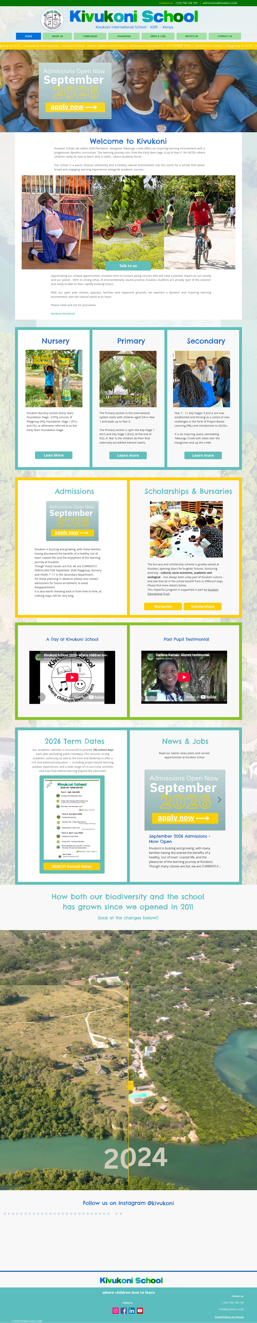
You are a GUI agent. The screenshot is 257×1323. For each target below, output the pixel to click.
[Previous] (11, 91)
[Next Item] (219, 800)
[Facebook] (124, 1311)
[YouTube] (140, 1311)
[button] (57, 222)
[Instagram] (116, 1311)
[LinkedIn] (132, 1311)
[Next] (245, 91)
